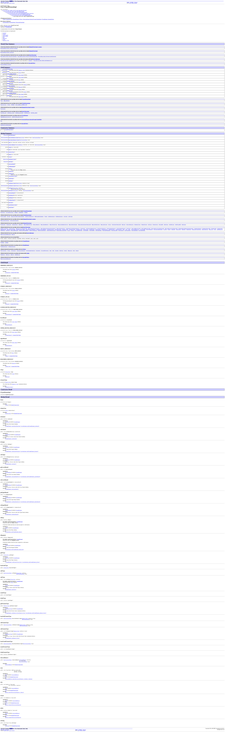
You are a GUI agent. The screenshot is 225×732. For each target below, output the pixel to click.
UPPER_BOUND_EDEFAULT (11, 93)
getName (16, 212)
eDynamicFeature (197, 228)
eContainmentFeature (111, 228)
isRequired (11, 173)
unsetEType (11, 207)
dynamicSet (8, 224)
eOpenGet (173, 229)
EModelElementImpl (26, 103)
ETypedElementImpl (9, 129)
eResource (211, 229)
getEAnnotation (51, 216)
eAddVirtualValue (4, 228)
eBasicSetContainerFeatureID (84, 224)
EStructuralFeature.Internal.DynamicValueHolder (32, 19)
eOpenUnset (188, 229)
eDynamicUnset (105, 229)
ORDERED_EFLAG (10, 83)
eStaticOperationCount (61, 230)
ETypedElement (45, 19)
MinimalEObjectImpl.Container (35, 46)
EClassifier (4, 72)
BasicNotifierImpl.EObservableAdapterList (43, 60)
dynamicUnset (15, 224)
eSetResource (219, 229)
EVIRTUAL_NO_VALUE (19, 112)
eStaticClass (11, 152)
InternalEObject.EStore (6, 64)
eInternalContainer (14, 220)
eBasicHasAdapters (45, 224)
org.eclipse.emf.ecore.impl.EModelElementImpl (20, 14)
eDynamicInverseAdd (11, 229)
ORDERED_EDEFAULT (10, 81)
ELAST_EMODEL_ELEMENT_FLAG (21, 104)
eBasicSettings (104, 224)
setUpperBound (12, 200)
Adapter (30, 60)
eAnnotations (3, 104)
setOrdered (11, 195)
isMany (10, 168)
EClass (6, 410)
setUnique (11, 197)
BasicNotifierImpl (36, 59)
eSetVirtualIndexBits (23, 230)
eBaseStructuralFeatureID (21, 228)
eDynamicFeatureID (206, 228)
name (2, 100)
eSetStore (3, 230)
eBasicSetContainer (5, 220)
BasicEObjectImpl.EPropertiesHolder (9, 56)
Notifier (4, 19)
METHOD (13, 730)
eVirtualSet (121, 230)
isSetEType (11, 178)
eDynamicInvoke (50, 229)
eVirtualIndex (98, 230)
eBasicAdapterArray (28, 224)
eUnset (10, 154)
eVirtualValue (135, 230)
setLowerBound (8, 485)
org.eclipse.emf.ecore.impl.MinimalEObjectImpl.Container (21, 13)
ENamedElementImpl (8, 26)
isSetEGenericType (13, 176)
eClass (109, 224)
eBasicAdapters (36, 224)
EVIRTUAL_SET (27, 112)
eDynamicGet (213, 228)
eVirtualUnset (128, 230)
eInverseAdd (3, 216)
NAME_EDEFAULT (7, 100)
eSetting (8, 230)
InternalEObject (51, 19)
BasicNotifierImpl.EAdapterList (8, 60)
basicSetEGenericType (13, 137)
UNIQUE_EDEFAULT (10, 88)
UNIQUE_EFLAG (10, 90)
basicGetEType (12, 135)
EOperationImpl (6, 22)
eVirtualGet (85, 230)
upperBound (9, 95)
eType (8, 71)
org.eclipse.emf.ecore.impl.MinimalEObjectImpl (16, 12)
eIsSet (10, 147)
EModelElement (9, 19)
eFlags (8, 104)
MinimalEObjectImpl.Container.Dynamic (9, 48)
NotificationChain (4, 137)
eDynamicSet (85, 229)
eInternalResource (135, 229)
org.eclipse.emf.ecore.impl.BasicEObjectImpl (14, 11)
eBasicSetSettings (96, 224)
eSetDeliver (171, 224)
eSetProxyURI (178, 224)
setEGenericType (12, 183)
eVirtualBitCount (78, 230)
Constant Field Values (15, 272)
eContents (3, 212)
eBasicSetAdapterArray (63, 224)
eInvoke (8, 216)
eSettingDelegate (14, 230)
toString (10, 202)
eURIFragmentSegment (39, 216)
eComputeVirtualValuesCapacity (73, 228)
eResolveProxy (205, 229)
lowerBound (9, 76)
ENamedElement (16, 19)
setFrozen (70, 216)
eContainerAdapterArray (91, 228)
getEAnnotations (59, 216)
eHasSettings (144, 224)
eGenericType (10, 69)
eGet (9, 142)
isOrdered (11, 171)
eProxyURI (161, 224)
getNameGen (21, 212)
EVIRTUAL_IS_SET (10, 112)
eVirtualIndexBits (106, 230)
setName (25, 212)
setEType (10, 188)
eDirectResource (129, 224)
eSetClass (166, 224)
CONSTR (10, 730)
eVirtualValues (142, 230)
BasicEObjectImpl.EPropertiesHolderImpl (47, 56)
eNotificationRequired (6, 234)
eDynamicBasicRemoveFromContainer (185, 228)
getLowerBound (12, 164)
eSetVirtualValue (33, 230)
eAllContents (12, 228)
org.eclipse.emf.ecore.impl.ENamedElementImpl (22, 15)
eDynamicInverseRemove (30, 229)
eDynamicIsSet (65, 229)
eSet (9, 149)
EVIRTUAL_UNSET (34, 112)
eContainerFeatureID (116, 224)
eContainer (3, 108)
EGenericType (21, 137)
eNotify (13, 234)
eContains (128, 228)
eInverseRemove (12, 144)
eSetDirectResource (29, 216)
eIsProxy (150, 224)
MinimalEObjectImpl (33, 51)
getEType (10, 161)
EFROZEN (12, 104)
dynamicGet (3, 224)
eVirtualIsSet (114, 230)
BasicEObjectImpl (32, 55)
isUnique (7, 447)
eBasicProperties (53, 224)
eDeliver (123, 224)
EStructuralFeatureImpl (20, 22)
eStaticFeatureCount (51, 230)
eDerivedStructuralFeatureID (157, 228)
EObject (20, 19)
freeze (10, 156)
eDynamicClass (137, 224)
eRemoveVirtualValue (196, 229)
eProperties (155, 224)
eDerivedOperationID (136, 228)
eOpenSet (183, 229)
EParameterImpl (12, 22)
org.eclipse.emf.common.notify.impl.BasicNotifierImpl (14, 10)
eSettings (184, 224)
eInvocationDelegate (158, 229)
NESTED (5, 730)
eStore (68, 230)
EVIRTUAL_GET (3, 112)
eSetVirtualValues (42, 230)
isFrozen (65, 216)
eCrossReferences (9, 212)
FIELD (7, 730)
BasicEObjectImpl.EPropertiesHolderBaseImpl (27, 56)
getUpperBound (12, 166)
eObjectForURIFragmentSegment (17, 216)
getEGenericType (12, 159)
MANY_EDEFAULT (10, 78)
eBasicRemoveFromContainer (34, 228)
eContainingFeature (101, 228)
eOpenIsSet (178, 229)
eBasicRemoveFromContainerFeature (48, 228)
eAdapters (21, 224)
